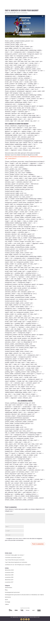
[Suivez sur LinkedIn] (29, 619)
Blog (6, 590)
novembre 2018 (9, 577)
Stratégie (7, 602)
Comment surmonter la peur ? (13, 557)
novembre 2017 (9, 582)
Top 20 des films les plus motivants (14, 560)
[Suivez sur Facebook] (26, 619)
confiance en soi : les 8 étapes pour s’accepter (18, 564)
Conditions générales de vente (34, 617)
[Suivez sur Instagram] (21, 619)
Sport (6, 599)
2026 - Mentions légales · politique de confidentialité (19, 617)
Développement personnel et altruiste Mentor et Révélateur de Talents (24, 594)
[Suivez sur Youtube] (24, 619)
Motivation (8, 597)
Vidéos (17, 12)
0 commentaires (24, 12)
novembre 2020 (9, 572)
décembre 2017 (9, 579)
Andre (8, 12)
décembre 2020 (9, 570)
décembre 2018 (9, 575)
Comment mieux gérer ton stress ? (14, 555)
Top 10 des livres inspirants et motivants (16, 562)
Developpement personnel (12, 592)
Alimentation (8, 587)
